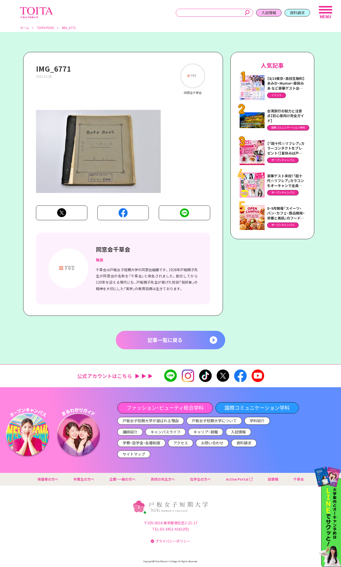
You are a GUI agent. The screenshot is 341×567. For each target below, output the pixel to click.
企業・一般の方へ (122, 479)
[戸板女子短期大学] (36, 9)
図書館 (273, 479)
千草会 (298, 479)
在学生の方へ (200, 479)
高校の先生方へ (163, 479)
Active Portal (237, 479)
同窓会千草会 (113, 249)
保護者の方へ (47, 479)
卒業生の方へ (83, 479)
